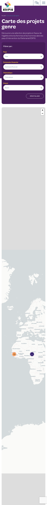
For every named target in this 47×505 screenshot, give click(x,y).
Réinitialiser (35, 96)
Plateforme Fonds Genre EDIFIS (37, 2)
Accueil (3, 15)
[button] (32, 354)
